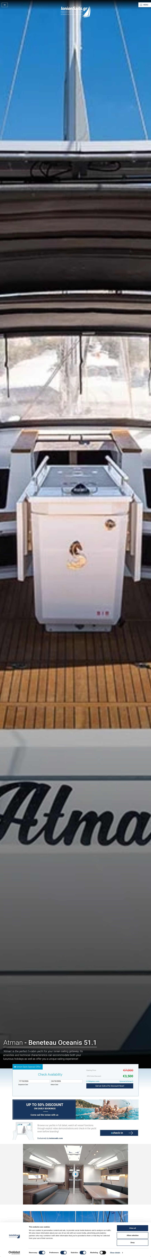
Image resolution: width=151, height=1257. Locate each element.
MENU (145, 5)
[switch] (63, 1252)
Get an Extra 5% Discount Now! (109, 1086)
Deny (133, 1242)
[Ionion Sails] (75, 12)
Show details (115, 1253)
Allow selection (133, 1235)
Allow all (132, 1228)
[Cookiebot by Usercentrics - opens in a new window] (14, 1252)
